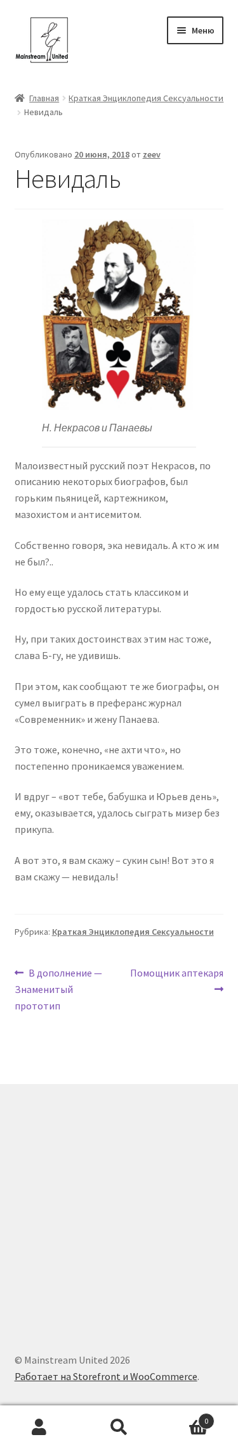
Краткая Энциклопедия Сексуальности (146, 98)
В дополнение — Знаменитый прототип (59, 989)
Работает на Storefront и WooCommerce (106, 1376)
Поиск (119, 1427)
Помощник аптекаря (176, 980)
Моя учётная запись (39, 1427)
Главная (44, 98)
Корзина (183, 1416)
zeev (152, 154)
